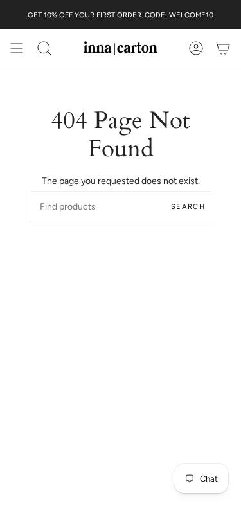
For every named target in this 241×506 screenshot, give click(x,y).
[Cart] (223, 48)
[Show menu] (16, 48)
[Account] (196, 48)
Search (188, 207)
